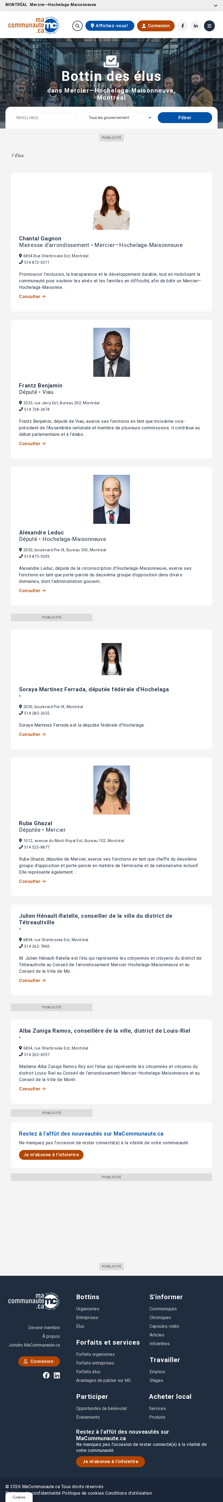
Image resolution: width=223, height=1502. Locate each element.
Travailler (165, 1360)
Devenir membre (44, 1327)
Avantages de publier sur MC (103, 1380)
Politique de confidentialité (33, 1493)
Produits (157, 1417)
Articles (157, 1335)
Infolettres (160, 1343)
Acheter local (170, 1396)
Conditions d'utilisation (128, 1493)
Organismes (87, 1308)
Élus (80, 1326)
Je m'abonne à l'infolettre (51, 1154)
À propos (51, 1336)
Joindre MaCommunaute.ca (34, 1345)
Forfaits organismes (95, 1354)
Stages (156, 1380)
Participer (92, 1396)
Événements (88, 1417)
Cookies (19, 1497)
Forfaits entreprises (95, 1363)
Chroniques (160, 1317)
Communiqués (163, 1308)
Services (157, 1408)
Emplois (157, 1371)
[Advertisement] (111, 1219)
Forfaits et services (108, 1342)
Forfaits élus (88, 1371)
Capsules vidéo (164, 1326)
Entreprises (87, 1317)
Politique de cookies (83, 1493)
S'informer (166, 1297)
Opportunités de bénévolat (101, 1408)
